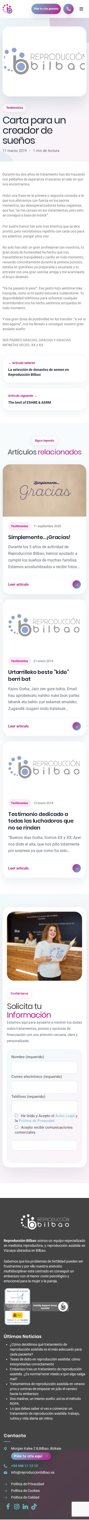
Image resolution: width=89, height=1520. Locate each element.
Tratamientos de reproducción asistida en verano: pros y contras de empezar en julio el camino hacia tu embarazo (47, 1389)
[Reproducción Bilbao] (7, 9)
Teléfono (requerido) (28, 1096)
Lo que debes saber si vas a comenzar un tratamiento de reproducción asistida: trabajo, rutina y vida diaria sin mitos (45, 1413)
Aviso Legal (65, 1116)
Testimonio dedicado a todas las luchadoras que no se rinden (41, 821)
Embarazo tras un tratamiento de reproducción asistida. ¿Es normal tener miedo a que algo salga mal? (47, 1374)
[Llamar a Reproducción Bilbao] (68, 9)
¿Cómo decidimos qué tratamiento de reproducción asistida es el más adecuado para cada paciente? (46, 1349)
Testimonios (14, 107)
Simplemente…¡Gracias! (39, 537)
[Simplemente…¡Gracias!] (44, 490)
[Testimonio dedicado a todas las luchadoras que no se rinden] (44, 767)
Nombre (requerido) (27, 1057)
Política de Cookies (25, 1491)
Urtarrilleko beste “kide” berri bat (38, 675)
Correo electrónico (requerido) (36, 1076)
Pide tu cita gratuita (46, 8)
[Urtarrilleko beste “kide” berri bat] (44, 625)
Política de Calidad (25, 1497)
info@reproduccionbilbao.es (32, 1472)
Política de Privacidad (36, 1121)
